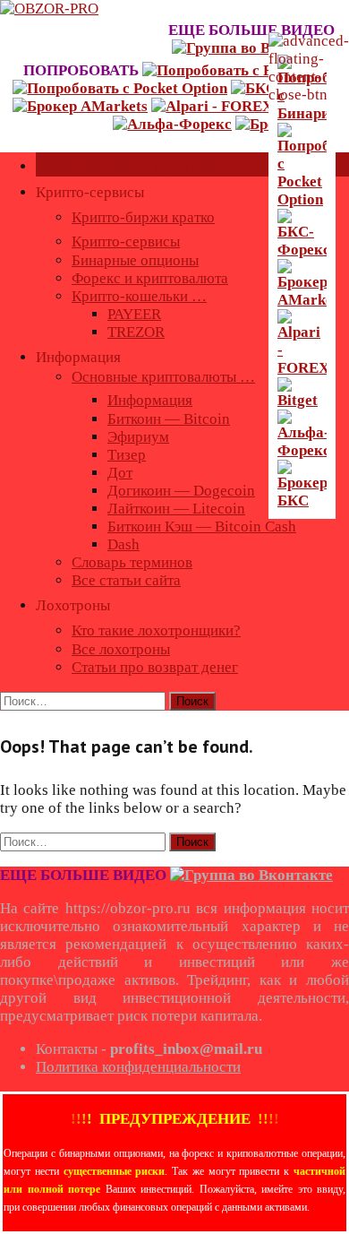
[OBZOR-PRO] (49, 8)
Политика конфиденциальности (138, 1066)
